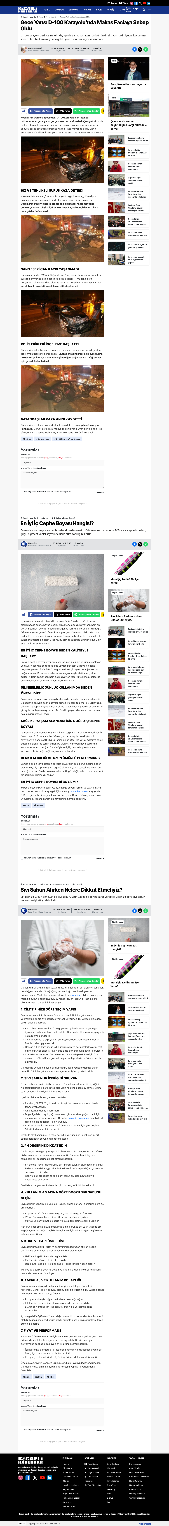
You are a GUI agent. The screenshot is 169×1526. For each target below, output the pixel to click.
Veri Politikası (69, 1506)
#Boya (26, 805)
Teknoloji (111, 1489)
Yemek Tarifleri (113, 1476)
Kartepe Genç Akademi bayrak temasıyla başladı (136, 208)
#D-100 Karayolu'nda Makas (67, 439)
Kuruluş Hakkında (71, 1485)
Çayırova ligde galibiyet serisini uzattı (135, 180)
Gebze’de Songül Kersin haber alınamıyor (135, 166)
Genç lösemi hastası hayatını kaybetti (137, 642)
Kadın (109, 1502)
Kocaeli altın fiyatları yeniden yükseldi (137, 246)
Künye (66, 1464)
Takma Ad (25, 454)
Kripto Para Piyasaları (139, 1476)
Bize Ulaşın (68, 1468)
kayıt (61, 457)
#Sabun (38, 1377)
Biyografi (111, 1468)
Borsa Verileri (135, 1464)
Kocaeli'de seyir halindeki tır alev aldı (137, 234)
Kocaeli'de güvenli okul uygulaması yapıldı (136, 260)
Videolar (125, 3)
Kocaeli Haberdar (29, 17)
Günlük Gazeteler (137, 1497)
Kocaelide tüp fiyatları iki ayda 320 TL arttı (137, 153)
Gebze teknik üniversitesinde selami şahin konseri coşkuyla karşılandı (137, 222)
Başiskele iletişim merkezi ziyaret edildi (138, 139)
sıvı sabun (75, 995)
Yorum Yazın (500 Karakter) (33, 468)
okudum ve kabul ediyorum (47, 491)
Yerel (41, 17)
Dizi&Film (111, 1485)
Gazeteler (114, 3)
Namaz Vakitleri (136, 1485)
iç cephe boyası (79, 791)
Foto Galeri (93, 1464)
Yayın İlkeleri (68, 1489)
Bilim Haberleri (114, 1472)
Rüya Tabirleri (113, 1480)
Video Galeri (93, 1468)
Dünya (110, 1497)
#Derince (27, 439)
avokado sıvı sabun (78, 1118)
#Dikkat (50, 1377)
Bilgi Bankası (44, 518)
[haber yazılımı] (145, 1523)
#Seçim (26, 1377)
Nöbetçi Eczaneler (137, 1493)
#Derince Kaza (42, 439)
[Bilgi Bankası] (128, 563)
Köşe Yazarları (94, 1472)
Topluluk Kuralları (71, 1493)
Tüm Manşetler (94, 1485)
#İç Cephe (38, 805)
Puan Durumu (135, 1489)
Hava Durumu (135, 1480)
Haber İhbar (68, 1472)
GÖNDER (100, 492)
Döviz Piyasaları (136, 1472)
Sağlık (109, 1493)
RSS (23, 1523)
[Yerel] (128, 68)
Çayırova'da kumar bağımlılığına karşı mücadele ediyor (129, 124)
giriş (46, 457)
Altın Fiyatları (135, 1468)
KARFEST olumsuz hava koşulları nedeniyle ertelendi (137, 194)
